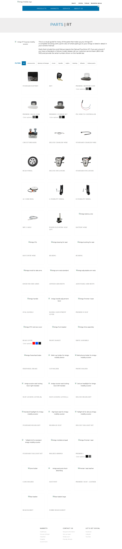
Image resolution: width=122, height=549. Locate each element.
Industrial (43, 537)
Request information (69, 532)
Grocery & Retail (44, 534)
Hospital (42, 539)
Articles (81, 3)
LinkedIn (88, 534)
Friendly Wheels (67, 539)
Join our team (67, 534)
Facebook (88, 532)
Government (43, 542)
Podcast (87, 3)
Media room (66, 537)
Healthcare (43, 532)
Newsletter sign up (96, 3)
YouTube (88, 537)
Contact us (42, 13)
